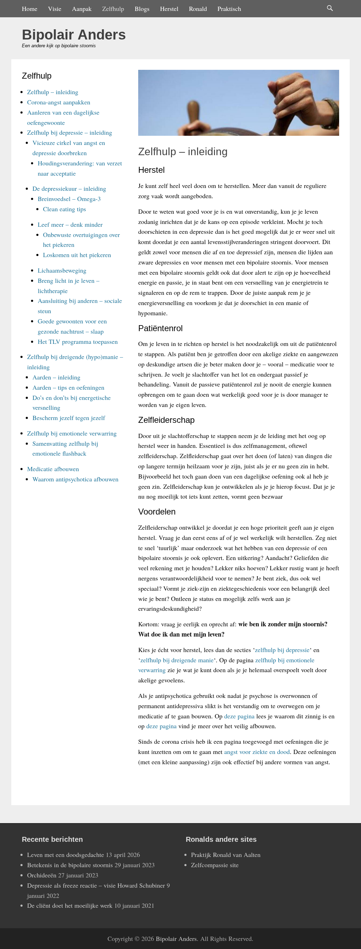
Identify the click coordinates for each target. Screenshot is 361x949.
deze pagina (239, 716)
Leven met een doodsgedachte (65, 854)
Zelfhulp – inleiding (52, 91)
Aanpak (82, 8)
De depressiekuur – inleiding (69, 188)
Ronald (198, 8)
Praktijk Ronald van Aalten (226, 854)
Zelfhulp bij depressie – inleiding (69, 132)
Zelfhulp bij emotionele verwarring (72, 433)
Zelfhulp (113, 8)
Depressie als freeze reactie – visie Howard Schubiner (96, 885)
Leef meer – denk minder (70, 224)
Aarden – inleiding (56, 377)
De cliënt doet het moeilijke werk (69, 905)
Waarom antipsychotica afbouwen (75, 479)
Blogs (142, 8)
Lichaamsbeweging (62, 270)
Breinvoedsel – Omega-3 (69, 198)
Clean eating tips (64, 209)
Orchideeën (41, 875)
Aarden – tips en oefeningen (68, 387)
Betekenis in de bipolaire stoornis (70, 864)
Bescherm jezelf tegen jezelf (68, 417)
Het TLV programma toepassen (78, 341)
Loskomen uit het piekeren (77, 254)
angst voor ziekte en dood (257, 751)
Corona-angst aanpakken (58, 102)
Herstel (169, 8)
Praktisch (229, 8)
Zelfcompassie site (215, 864)
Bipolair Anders (74, 34)
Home (29, 8)
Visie (54, 8)
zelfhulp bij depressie (282, 649)
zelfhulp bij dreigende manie (177, 660)
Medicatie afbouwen (53, 468)
